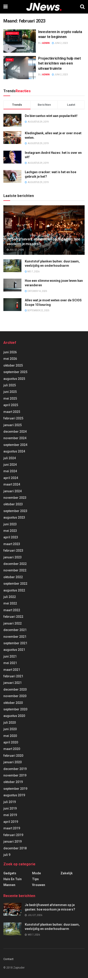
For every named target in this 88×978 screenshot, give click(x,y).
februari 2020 (13, 755)
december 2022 (15, 564)
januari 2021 (12, 683)
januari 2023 (12, 557)
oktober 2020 (13, 703)
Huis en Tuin (12, 879)
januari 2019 (12, 841)
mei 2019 (10, 815)
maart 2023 (11, 544)
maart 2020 (11, 749)
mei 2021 (10, 663)
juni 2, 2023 (61, 43)
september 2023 (15, 511)
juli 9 (6, 855)
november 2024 (14, 438)
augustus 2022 (14, 590)
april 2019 (10, 822)
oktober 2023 (13, 504)
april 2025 (10, 405)
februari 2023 (13, 550)
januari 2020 (12, 762)
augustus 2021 (14, 649)
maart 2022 (11, 610)
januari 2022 (12, 623)
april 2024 (10, 478)
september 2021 (15, 643)
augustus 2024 (14, 451)
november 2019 (14, 775)
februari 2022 (13, 616)
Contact (8, 959)
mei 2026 (10, 358)
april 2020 (10, 742)
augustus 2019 (14, 795)
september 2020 (15, 709)
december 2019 (15, 769)
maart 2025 (11, 412)
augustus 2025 (14, 378)
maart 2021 (11, 669)
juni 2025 (10, 392)
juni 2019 (10, 808)
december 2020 (15, 689)
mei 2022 (10, 603)
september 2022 (15, 583)
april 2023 (10, 537)
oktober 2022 (13, 577)
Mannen (9, 885)
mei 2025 (10, 398)
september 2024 (15, 445)
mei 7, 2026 (33, 271)
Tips (9, 60)
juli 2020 (9, 722)
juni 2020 (10, 729)
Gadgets (9, 873)
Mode (36, 873)
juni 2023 (10, 524)
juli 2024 (9, 458)
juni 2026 (10, 352)
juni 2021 (10, 656)
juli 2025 (9, 385)
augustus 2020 (14, 716)
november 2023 (14, 497)
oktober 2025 (13, 365)
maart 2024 (11, 484)
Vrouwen (38, 885)
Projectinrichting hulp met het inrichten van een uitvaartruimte (59, 63)
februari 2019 (13, 835)
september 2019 (15, 788)
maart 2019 (11, 828)
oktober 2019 (13, 782)
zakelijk (12, 33)
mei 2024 (10, 471)
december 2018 (15, 848)
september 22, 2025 (38, 310)
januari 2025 (12, 425)
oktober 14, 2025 (37, 291)
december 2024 (15, 431)
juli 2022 (9, 597)
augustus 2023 (14, 517)
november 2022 (14, 570)
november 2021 (14, 636)
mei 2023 (10, 531)
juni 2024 (10, 464)
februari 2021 (13, 676)
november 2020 (14, 696)
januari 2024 (12, 491)
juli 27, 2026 (16, 249)
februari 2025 (13, 418)
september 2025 (15, 372)
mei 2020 (10, 736)
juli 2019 (9, 802)
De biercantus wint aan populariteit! (51, 116)
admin (46, 43)
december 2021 (15, 630)
